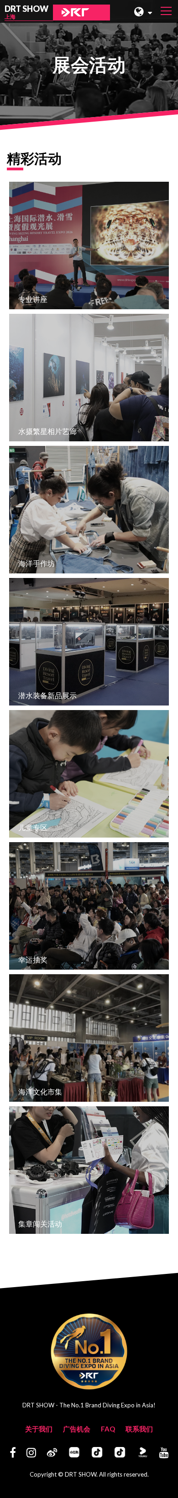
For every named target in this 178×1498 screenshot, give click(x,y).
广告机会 (76, 1429)
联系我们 (139, 1429)
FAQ (108, 1429)
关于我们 (38, 1429)
